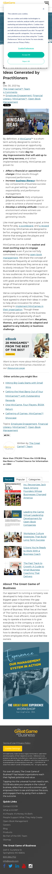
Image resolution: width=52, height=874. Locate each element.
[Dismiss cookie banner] (43, 9)
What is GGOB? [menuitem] (10, 810)
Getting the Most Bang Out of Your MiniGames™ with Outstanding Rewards (24, 396)
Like (7, 435)
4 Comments (10, 92)
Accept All (26, 55)
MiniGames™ (19, 99)
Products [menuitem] (7, 832)
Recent (9, 479)
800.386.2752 (9, 857)
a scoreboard (26, 225)
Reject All (26, 61)
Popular (20, 479)
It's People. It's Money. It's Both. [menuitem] (18, 814)
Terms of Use (9, 743)
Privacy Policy (23, 743)
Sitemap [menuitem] (7, 840)
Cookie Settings (12, 748)
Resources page (16, 368)
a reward (44, 225)
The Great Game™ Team (16, 89)
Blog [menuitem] (5, 828)
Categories (34, 479)
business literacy (25, 180)
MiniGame (25, 138)
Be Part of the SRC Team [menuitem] (15, 836)
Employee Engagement (19, 95)
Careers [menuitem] (6, 825)
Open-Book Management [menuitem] (15, 821)
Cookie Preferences (26, 48)
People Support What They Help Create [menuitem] (22, 817)
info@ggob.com (11, 861)
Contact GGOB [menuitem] (10, 806)
